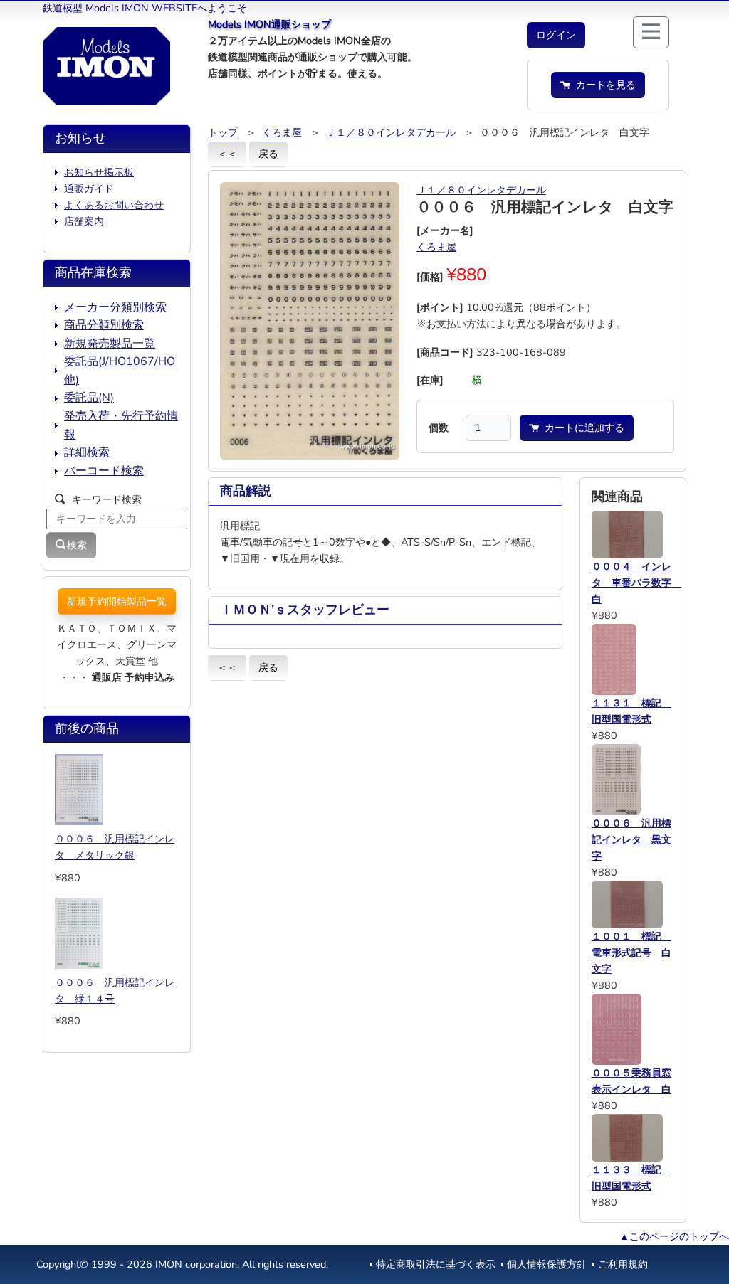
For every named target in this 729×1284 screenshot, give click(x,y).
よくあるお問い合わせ (114, 205)
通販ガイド (89, 188)
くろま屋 (282, 132)
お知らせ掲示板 (99, 172)
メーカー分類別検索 (115, 307)
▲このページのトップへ (674, 1236)
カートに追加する (581, 427)
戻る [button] (268, 154)
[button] (556, 35)
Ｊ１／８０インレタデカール (391, 132)
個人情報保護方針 (547, 1264)
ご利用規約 (623, 1264)
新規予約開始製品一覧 (117, 601)
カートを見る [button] (603, 85)
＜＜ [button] (227, 154)
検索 (77, 545)
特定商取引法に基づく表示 (435, 1264)
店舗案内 (84, 221)
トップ (223, 132)
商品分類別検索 (104, 325)
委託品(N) (89, 397)
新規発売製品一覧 (109, 343)
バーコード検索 (104, 471)
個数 (439, 427)
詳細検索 (87, 452)
